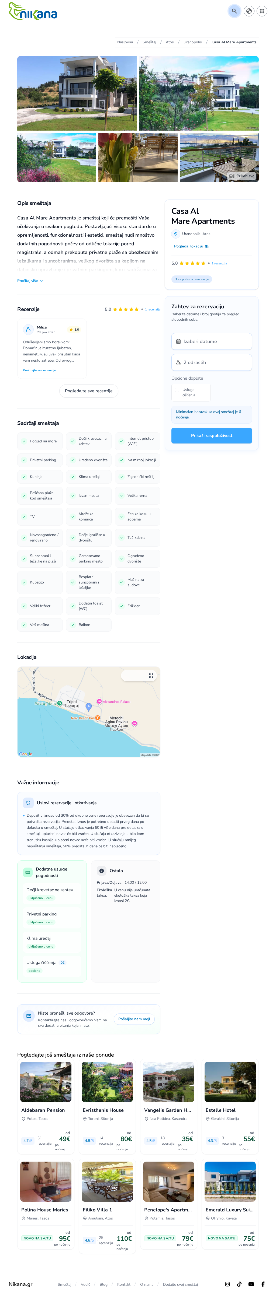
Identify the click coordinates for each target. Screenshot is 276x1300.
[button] (132, 309)
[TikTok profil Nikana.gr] (239, 1284)
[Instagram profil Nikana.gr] (227, 1284)
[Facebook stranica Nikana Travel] (263, 1284)
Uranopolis (191, 233)
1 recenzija (152, 309)
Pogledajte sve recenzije (89, 391)
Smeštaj (64, 1284)
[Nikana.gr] (33, 11)
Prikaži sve (245, 176)
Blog (104, 1284)
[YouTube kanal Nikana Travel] (251, 1284)
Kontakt (123, 1284)
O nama (146, 1284)
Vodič (85, 1284)
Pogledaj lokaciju (188, 246)
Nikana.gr (20, 1284)
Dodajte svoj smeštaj (180, 1284)
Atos (206, 233)
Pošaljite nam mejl (134, 1019)
